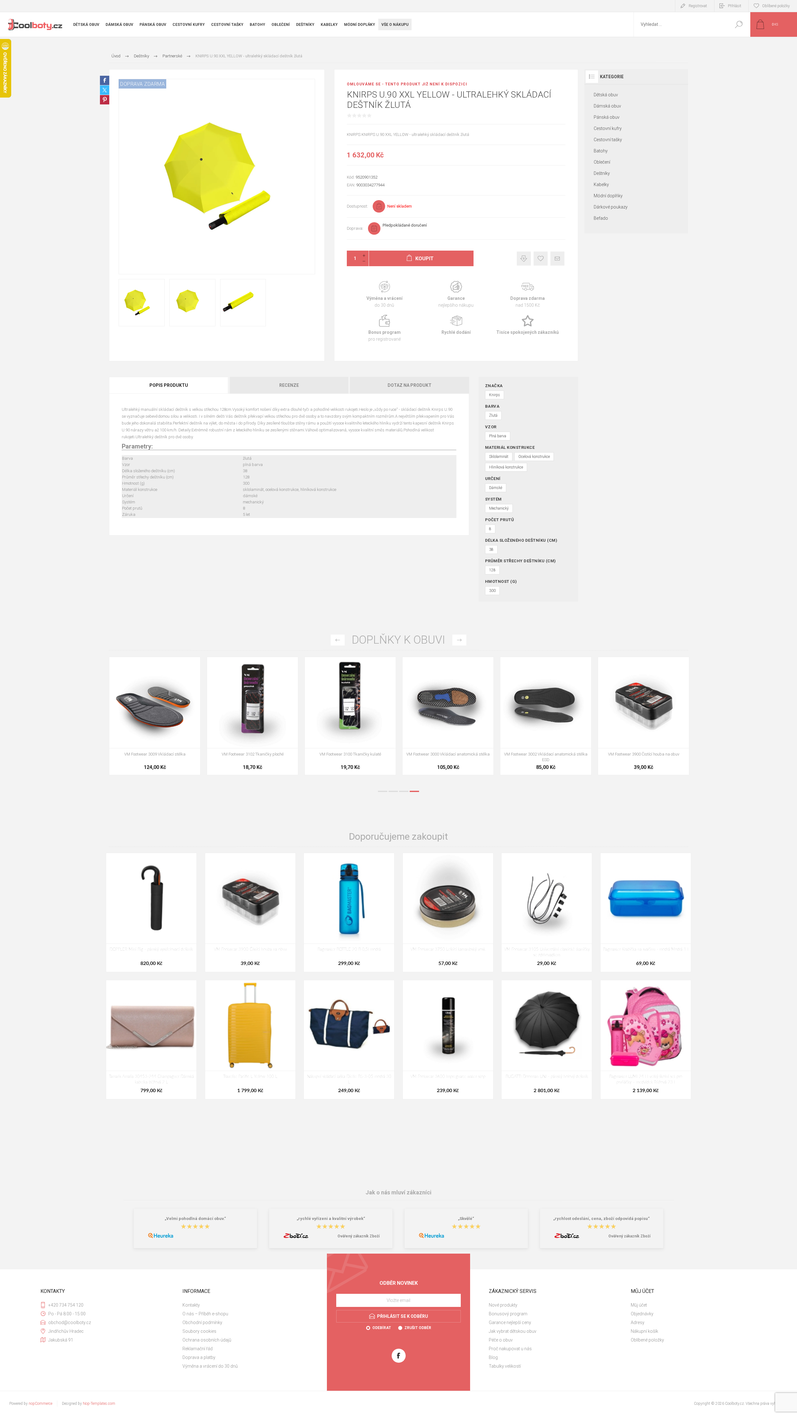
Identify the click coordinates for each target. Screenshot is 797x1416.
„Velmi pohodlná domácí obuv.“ (195, 1219)
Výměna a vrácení (384, 294)
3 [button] (403, 791)
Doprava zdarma (527, 294)
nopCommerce (40, 1403)
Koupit (147, 732)
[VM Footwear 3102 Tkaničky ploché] (643, 716)
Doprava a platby (198, 1357)
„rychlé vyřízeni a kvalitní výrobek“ (331, 1219)
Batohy (601, 150)
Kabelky (601, 184)
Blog (493, 1357)
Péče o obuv (501, 1339)
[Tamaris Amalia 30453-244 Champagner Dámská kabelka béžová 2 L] (151, 1039)
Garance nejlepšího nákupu (456, 294)
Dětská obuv (606, 94)
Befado (601, 218)
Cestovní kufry (608, 128)
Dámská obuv (607, 105)
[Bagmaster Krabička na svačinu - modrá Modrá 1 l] (646, 912)
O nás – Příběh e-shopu (205, 1313)
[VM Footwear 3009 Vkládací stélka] (545, 716)
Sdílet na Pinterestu (104, 99)
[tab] (169, 385)
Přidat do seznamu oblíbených (181, 732)
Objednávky (642, 1313)
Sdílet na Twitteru (104, 90)
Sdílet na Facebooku (104, 80)
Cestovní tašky (608, 139)
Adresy (637, 1322)
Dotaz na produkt (410, 385)
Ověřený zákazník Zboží (358, 1236)
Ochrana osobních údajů (206, 1339)
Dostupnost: (357, 206)
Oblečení (602, 162)
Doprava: (355, 228)
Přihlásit (734, 6)
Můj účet (639, 1305)
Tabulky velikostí (505, 1366)
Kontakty (191, 1305)
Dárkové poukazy (611, 206)
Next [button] (459, 640)
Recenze (289, 385)
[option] (155, 719)
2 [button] (393, 791)
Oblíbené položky (647, 1339)
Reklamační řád (197, 1348)
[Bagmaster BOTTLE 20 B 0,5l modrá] (349, 912)
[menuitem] (249, 1305)
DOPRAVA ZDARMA (142, 84)
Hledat (738, 24)
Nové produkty (503, 1305)
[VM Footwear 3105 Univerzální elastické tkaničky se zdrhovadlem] (547, 912)
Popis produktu (168, 385)
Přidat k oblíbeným (541, 259)
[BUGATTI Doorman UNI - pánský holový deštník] (547, 1039)
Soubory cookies (199, 1331)
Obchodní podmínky (202, 1322)
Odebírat (381, 1328)
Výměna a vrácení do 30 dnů (210, 1366)
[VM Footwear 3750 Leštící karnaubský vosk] (448, 912)
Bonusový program (508, 1313)
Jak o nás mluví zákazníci (398, 1192)
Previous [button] (338, 640)
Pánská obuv (607, 117)
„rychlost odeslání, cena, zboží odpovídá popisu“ (601, 1219)
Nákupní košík (644, 1331)
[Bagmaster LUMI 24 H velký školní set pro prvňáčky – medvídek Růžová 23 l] (646, 1039)
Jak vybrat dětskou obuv (512, 1331)
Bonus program (384, 328)
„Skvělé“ (466, 1219)
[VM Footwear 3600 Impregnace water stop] (154, 716)
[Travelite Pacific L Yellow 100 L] (250, 1039)
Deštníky (602, 173)
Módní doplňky (608, 195)
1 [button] (382, 791)
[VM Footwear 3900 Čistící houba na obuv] (250, 912)
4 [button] (414, 791)
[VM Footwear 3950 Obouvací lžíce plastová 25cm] (448, 716)
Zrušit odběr (417, 1328)
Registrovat (698, 6)
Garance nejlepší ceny (524, 259)
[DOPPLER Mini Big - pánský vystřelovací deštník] (151, 912)
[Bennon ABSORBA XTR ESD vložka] (252, 716)
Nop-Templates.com (99, 1403)
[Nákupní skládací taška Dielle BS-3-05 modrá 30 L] (349, 1039)
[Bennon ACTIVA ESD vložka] (350, 716)
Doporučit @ (557, 259)
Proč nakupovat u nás (510, 1348)
